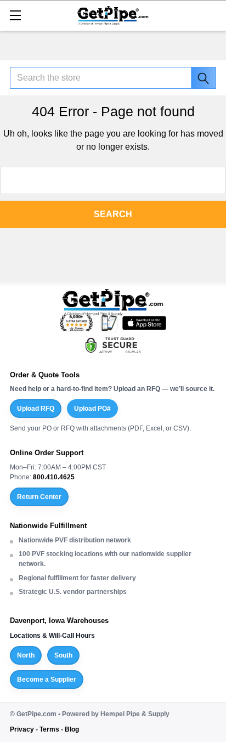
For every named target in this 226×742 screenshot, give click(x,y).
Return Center (39, 497)
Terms (49, 729)
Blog (72, 729)
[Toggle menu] (15, 15)
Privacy (22, 729)
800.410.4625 (54, 477)
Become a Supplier (46, 679)
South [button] (63, 655)
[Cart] (212, 14)
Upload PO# (92, 408)
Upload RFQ (35, 408)
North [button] (26, 655)
